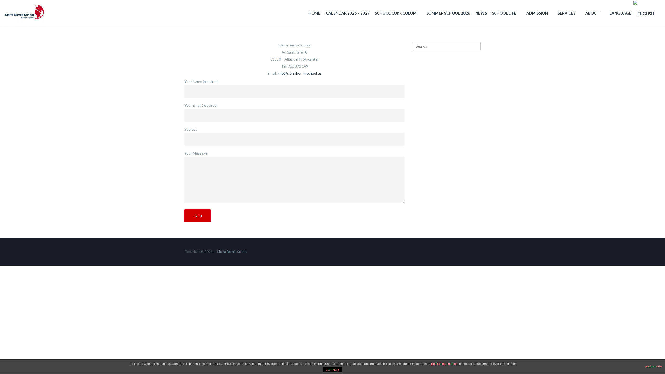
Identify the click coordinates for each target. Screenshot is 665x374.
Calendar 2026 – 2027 (348, 13)
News (481, 13)
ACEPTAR (332, 369)
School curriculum (396, 13)
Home (315, 13)
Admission (537, 13)
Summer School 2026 (448, 13)
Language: (621, 13)
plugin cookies (653, 366)
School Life (504, 13)
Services (566, 13)
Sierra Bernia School (232, 252)
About (592, 13)
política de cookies (444, 364)
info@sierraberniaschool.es (300, 73)
